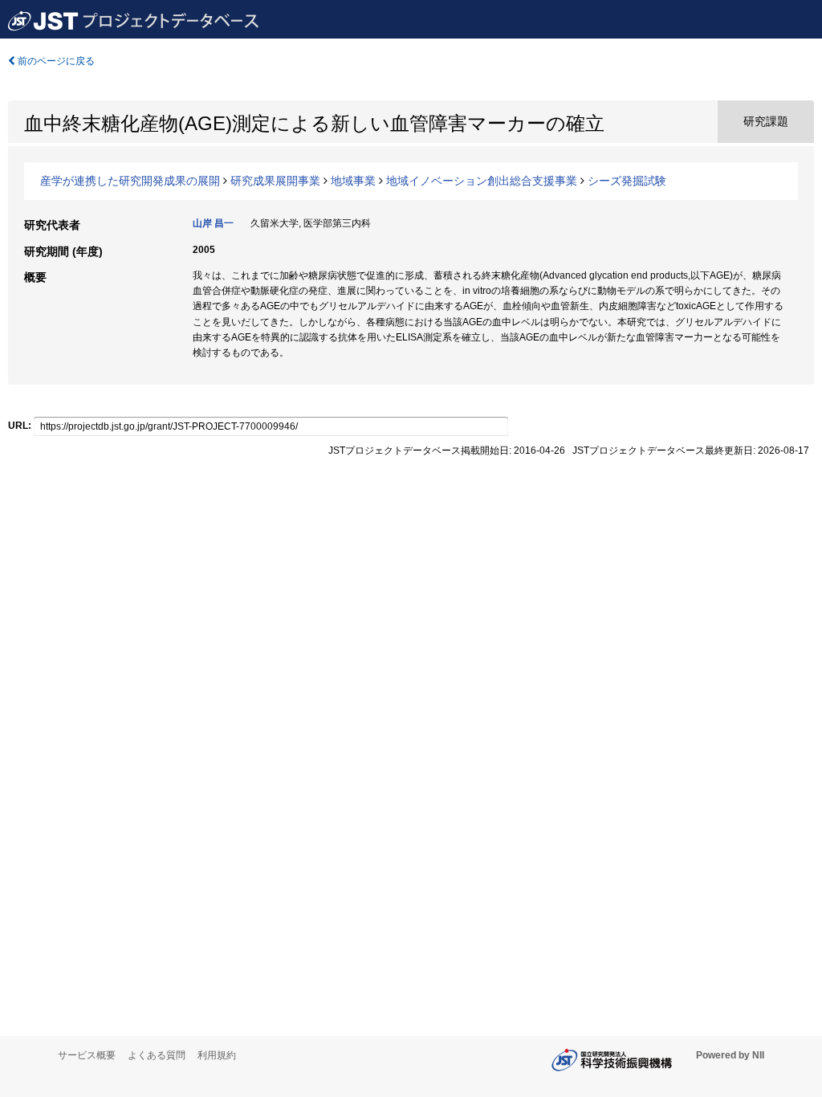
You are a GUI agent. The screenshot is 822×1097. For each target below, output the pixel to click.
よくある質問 (156, 1055)
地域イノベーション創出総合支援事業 (481, 180)
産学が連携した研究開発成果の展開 (130, 180)
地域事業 (353, 180)
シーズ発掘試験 (627, 180)
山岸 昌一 (213, 223)
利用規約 (216, 1055)
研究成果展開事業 (275, 180)
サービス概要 (87, 1055)
